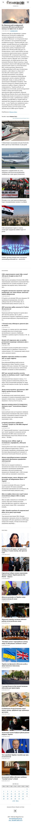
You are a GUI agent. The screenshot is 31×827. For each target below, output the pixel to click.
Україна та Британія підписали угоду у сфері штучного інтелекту (15, 665)
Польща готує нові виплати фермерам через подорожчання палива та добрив (14, 201)
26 (15, 798)
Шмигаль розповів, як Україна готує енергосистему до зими (13, 598)
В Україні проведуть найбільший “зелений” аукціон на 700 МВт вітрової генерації (15, 424)
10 (7, 793)
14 (23, 793)
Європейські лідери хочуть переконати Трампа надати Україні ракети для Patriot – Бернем (14, 574)
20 (19, 796)
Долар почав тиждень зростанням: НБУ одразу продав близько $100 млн (15, 390)
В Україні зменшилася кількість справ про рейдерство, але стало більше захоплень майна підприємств (15, 292)
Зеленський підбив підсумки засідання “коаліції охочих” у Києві (14, 778)
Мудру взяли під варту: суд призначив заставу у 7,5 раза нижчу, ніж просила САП (14, 550)
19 (15, 796)
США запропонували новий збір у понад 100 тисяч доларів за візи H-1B (15, 275)
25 (11, 798)
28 (23, 798)
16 (3, 796)
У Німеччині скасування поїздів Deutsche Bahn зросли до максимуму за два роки (15, 143)
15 (27, 793)
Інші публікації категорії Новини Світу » (21, 118)
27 (19, 798)
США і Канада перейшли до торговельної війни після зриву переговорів (15, 511)
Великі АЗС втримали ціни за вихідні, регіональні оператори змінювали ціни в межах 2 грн (15, 342)
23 (3, 798)
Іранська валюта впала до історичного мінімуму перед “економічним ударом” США (14, 406)
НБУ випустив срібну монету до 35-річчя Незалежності (15, 308)
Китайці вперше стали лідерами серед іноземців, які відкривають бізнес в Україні (14, 479)
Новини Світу (14, 31)
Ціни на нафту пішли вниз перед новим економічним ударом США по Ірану (15, 495)
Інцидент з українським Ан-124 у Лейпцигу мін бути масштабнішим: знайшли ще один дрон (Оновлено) (13, 172)
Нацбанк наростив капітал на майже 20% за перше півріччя (14, 357)
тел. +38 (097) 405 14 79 (15, 820)
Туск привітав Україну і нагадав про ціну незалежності (15, 756)
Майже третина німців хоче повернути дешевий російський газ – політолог (14, 258)
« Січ (13, 801)
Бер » (17, 801)
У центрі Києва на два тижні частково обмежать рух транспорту (15, 687)
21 (23, 796)
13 (19, 793)
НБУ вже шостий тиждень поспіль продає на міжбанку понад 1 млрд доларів (15, 374)
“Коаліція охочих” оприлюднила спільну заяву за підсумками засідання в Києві (15, 642)
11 (11, 793)
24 (7, 798)
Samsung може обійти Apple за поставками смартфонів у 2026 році (14, 442)
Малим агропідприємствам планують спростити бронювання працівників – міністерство (14, 459)
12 (15, 793)
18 (11, 796)
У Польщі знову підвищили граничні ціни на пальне (15, 324)
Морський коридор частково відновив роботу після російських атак (14, 620)
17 (7, 796)
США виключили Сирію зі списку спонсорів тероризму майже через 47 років (14, 229)
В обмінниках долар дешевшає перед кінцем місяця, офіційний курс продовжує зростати (15, 710)
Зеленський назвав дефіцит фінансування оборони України (15, 733)
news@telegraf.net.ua (15, 818)
